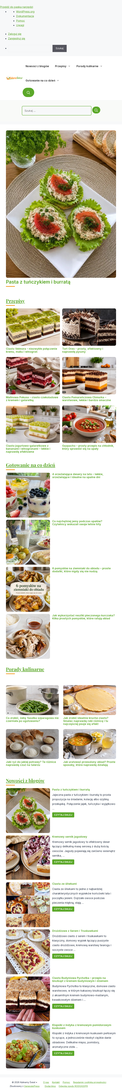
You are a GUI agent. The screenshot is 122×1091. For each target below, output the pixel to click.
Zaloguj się (14, 33)
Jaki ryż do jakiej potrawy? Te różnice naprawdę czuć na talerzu (31, 763)
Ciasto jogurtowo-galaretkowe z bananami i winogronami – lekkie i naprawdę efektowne (28, 448)
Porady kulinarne (87, 66)
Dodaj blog (50, 1086)
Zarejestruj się (16, 38)
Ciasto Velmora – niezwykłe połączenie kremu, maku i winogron (31, 350)
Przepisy (61, 66)
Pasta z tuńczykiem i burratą (38, 282)
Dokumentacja (25, 16)
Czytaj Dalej (63, 815)
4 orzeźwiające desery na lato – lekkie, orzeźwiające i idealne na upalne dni (77, 476)
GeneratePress (32, 1086)
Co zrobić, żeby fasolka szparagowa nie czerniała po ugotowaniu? (32, 719)
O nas (46, 1082)
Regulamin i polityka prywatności (89, 1082)
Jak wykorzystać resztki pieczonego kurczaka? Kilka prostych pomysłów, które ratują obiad (83, 617)
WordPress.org (25, 11)
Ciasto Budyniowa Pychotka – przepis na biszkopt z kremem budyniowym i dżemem (80, 979)
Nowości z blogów (37, 66)
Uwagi (20, 25)
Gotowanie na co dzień (40, 80)
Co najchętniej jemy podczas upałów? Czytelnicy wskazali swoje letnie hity (77, 523)
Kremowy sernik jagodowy (69, 836)
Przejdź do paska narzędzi (16, 7)
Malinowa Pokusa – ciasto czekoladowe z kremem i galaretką (32, 399)
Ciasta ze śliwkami (64, 883)
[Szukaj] (96, 110)
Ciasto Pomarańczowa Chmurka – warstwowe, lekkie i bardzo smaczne (86, 399)
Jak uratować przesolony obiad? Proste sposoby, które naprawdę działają (89, 763)
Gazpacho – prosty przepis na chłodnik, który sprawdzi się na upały (88, 447)
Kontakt (56, 1082)
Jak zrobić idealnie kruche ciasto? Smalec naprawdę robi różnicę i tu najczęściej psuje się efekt (85, 720)
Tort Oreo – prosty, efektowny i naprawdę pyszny (82, 350)
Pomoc (20, 20)
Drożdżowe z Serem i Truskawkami (75, 930)
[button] (28, 92)
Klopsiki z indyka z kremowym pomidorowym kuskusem (81, 1026)
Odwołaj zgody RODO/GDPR (73, 1086)
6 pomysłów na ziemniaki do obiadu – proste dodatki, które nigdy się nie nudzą (81, 570)
